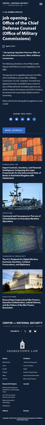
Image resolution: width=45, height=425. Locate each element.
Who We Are (6, 362)
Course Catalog (28, 366)
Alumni (5, 411)
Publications (6, 406)
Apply (25, 369)
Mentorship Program (29, 379)
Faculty (5, 369)
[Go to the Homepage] (15, 7)
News (4, 375)
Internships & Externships (31, 375)
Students (26, 358)
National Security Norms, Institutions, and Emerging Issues (11, 390)
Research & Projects (10, 384)
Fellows (5, 372)
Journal (26, 384)
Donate (26, 411)
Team (4, 366)
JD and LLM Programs (30, 362)
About (5, 358)
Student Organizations (30, 372)
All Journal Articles (13, 12)
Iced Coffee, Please (23, 420)
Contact (5, 379)
